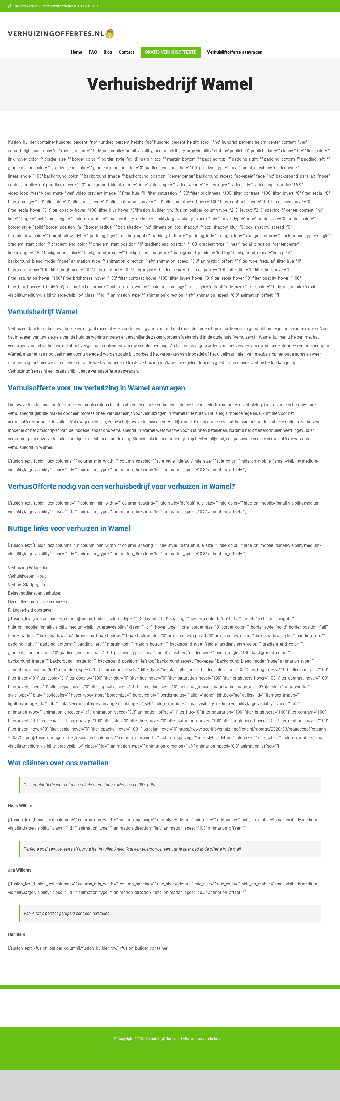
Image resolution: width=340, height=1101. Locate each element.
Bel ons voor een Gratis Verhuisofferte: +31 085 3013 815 (57, 6)
